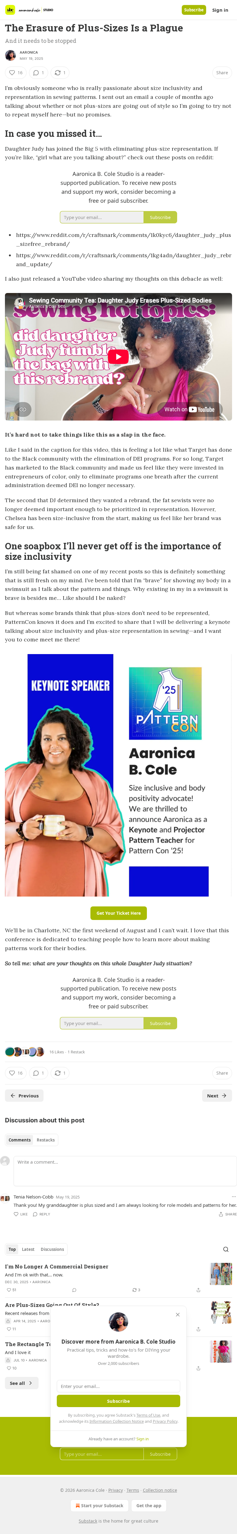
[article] (118, 1278)
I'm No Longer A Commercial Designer (56, 1266)
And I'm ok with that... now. (34, 1275)
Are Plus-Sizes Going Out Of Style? (52, 1304)
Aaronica (29, 52)
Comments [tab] (20, 1140)
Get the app (148, 1505)
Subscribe (194, 10)
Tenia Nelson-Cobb (33, 1197)
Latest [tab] (28, 1249)
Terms (133, 1490)
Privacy (115, 1490)
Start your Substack (102, 1505)
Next (212, 1096)
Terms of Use (148, 1415)
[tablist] (31, 1140)
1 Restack (76, 1052)
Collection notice (160, 1490)
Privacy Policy (165, 1421)
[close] (178, 1315)
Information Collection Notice (116, 1421)
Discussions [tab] (52, 1249)
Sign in (220, 10)
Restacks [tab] (46, 1140)
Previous (29, 1096)
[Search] (226, 1249)
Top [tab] (12, 1249)
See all (17, 1383)
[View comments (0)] (74, 1290)
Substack (88, 1521)
